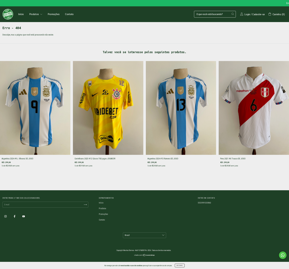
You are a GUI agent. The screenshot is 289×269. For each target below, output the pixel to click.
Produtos (34, 14)
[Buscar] (232, 14)
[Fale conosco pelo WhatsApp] (282, 255)
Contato (69, 14)
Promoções (54, 14)
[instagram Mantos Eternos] (6, 216)
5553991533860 (204, 203)
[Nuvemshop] (144, 255)
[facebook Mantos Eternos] (15, 216)
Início (21, 14)
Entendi (180, 265)
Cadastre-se (258, 14)
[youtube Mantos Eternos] (24, 216)
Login (247, 14)
